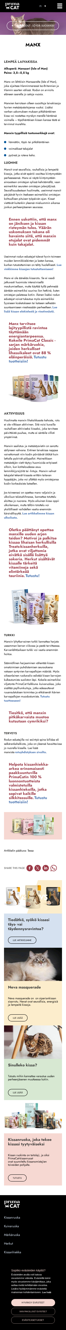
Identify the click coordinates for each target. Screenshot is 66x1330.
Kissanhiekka (12, 1252)
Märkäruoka (12, 1235)
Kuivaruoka (11, 1226)
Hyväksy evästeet (33, 1302)
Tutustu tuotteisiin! (27, 359)
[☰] (59, 6)
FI (40, 6)
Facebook (29, 868)
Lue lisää (46, 1292)
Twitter (37, 868)
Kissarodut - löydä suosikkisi (35, 25)
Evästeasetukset (33, 1320)
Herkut (8, 1243)
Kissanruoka (12, 1217)
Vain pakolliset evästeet (33, 1311)
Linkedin (45, 868)
